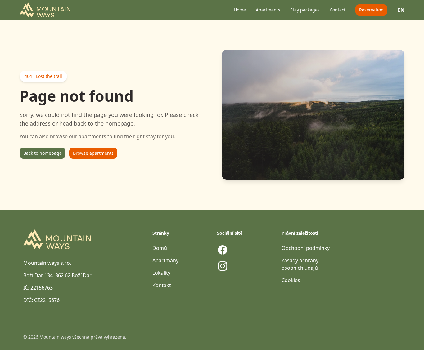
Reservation (371, 10)
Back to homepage (42, 153)
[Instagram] (222, 266)
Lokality (161, 272)
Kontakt (161, 285)
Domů (159, 248)
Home (240, 10)
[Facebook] (222, 249)
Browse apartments (93, 153)
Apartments (268, 10)
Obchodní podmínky (306, 248)
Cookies (291, 280)
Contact (337, 10)
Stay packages (305, 10)
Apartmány (165, 260)
